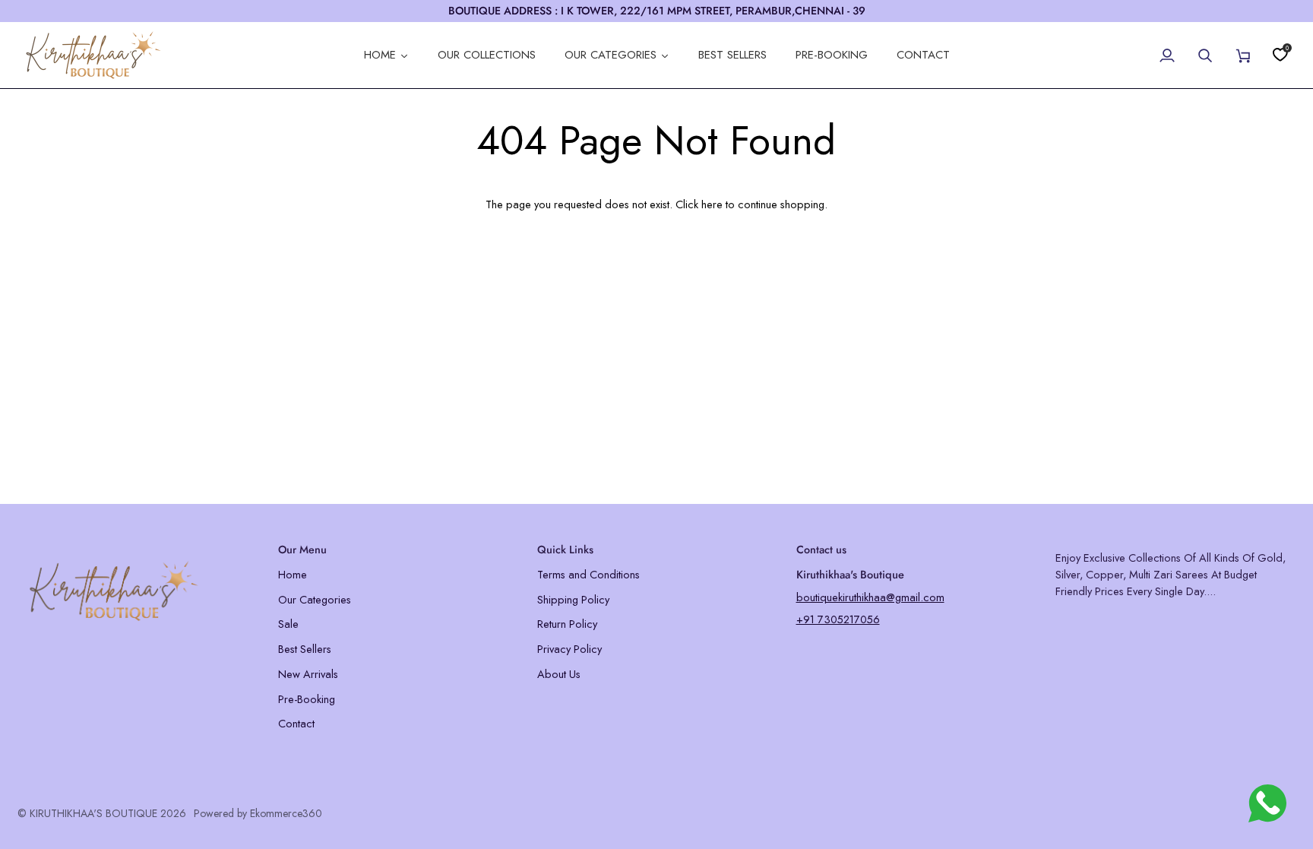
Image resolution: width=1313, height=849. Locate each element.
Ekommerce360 (286, 813)
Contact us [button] (821, 549)
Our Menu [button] (302, 549)
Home (292, 574)
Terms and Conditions (588, 574)
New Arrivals (308, 674)
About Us (559, 674)
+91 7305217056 (838, 619)
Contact (296, 723)
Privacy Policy (569, 649)
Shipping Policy (573, 599)
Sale (288, 624)
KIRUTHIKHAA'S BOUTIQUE (93, 813)
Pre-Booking (306, 699)
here (712, 204)
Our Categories (314, 599)
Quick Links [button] (565, 549)
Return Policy (567, 624)
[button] (138, 546)
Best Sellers (304, 649)
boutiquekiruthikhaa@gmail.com (870, 597)
